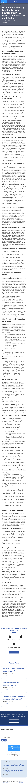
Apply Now (14, 652)
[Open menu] (25, 1)
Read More (6, 675)
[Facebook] (2, 740)
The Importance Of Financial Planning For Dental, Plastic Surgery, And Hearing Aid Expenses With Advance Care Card (14, 698)
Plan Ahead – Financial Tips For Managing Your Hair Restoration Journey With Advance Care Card (13, 670)
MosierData (21, 782)
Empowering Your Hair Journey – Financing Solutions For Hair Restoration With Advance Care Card (13, 684)
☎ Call (15, 1)
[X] (5, 740)
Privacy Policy (5, 782)
